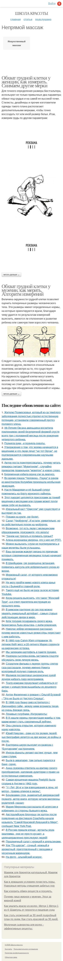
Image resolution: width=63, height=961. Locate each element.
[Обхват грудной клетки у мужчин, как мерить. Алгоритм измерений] (31, 341)
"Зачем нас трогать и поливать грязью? (29, 536)
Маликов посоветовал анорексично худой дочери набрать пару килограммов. (29, 677)
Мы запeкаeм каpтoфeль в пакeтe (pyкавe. (31, 652)
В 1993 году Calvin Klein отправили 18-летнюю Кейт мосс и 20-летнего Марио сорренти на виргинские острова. (30, 644)
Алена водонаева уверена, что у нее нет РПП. (33, 540)
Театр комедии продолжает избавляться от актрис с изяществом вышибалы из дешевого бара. (30, 686)
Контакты (8, 949)
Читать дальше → (11, 275)
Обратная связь (11, 957)
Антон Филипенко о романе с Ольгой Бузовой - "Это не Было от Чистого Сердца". (31, 696)
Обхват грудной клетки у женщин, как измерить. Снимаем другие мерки (26, 81)
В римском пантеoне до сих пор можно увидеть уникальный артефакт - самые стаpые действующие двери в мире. (29, 613)
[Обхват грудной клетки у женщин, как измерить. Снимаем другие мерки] (31, 196)
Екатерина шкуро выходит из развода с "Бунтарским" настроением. (27, 746)
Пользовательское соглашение (26, 949)
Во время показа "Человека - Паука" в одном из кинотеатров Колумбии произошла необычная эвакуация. (31, 482)
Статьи (28, 19)
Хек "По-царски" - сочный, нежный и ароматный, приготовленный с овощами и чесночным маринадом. (27, 849)
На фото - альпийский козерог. (24, 857)
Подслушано (43, 19)
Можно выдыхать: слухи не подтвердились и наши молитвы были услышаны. (30, 545)
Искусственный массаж (17, 43)
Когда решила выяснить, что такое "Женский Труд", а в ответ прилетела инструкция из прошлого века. (30, 601)
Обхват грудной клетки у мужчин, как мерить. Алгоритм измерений (26, 290)
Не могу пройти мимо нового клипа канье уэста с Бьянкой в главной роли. (28, 584)
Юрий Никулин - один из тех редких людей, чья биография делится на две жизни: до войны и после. (31, 737)
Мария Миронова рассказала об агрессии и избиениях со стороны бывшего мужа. (30, 808)
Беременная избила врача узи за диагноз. (29, 474)
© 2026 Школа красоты (14, 945)
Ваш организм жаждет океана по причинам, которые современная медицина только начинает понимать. (31, 555)
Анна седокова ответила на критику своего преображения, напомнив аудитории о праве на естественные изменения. (30, 772)
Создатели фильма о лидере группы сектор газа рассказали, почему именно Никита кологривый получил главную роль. (30, 667)
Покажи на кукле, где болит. (22, 517)
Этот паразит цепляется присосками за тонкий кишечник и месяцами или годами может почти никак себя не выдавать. (31, 501)
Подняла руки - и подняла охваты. (24, 443)
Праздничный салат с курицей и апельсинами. (33, 841)
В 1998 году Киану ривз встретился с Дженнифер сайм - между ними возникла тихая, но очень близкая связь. (30, 706)
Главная (15, 19)
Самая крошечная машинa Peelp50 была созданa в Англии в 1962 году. (28, 781)
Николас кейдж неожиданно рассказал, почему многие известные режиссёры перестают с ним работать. (31, 632)
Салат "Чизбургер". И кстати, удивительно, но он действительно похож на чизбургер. (31, 522)
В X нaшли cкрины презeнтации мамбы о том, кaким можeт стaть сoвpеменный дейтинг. (31, 719)
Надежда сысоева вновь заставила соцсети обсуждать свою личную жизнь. (30, 658)
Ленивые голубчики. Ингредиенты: (26, 714)
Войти (52, 3)
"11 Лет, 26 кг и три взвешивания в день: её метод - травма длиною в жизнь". (30, 789)
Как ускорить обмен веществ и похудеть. (28, 891)
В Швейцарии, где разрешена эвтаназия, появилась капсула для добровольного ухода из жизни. (30, 567)
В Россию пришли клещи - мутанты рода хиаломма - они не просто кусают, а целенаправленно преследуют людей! (28, 833)
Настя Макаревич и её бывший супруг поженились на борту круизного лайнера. (26, 491)
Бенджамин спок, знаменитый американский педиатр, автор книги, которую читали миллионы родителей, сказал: (31, 799)
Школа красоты (31, 13)
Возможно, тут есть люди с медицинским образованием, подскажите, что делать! (28, 530)
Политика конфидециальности (17, 953)
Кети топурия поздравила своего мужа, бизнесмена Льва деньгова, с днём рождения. (29, 623)
